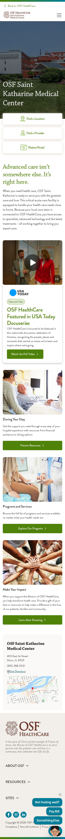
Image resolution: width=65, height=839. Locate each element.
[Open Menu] (59, 15)
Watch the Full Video (23, 354)
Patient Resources (30, 445)
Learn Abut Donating (30, 620)
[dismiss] (60, 795)
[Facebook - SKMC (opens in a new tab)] (9, 815)
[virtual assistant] (55, 831)
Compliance (11, 827)
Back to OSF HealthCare (21, 6)
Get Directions (18, 671)
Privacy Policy (48, 827)
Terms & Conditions (29, 827)
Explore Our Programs (30, 528)
